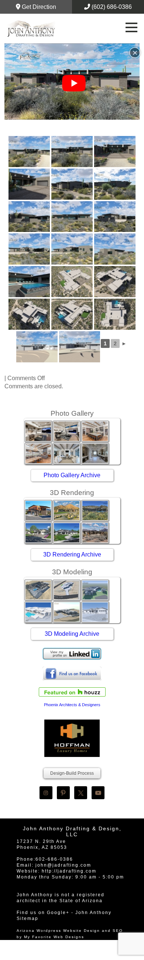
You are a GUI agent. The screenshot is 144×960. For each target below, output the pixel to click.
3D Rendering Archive (72, 554)
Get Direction (38, 7)
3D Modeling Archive (72, 634)
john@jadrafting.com (63, 865)
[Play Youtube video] (73, 83)
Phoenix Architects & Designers (72, 704)
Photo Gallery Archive (72, 475)
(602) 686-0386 (111, 7)
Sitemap (27, 918)
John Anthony (93, 912)
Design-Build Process (72, 773)
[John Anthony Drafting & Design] (31, 29)
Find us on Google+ (43, 912)
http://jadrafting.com (69, 871)
